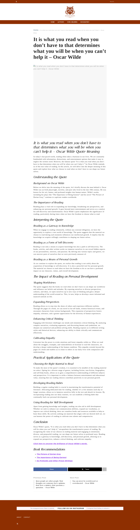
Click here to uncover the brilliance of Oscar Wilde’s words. (60, 444)
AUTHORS (61, 22)
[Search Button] (123, 1)
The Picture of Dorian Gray (49, 454)
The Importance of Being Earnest (51, 457)
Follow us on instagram (70, 508)
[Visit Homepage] (70, 11)
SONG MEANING (72, 22)
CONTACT (27, 517)
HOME (53, 22)
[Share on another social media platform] (104, 469)
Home (35, 30)
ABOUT (19, 517)
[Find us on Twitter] (17, 523)
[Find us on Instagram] (20, 523)
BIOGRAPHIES (85, 22)
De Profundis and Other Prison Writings (55, 461)
